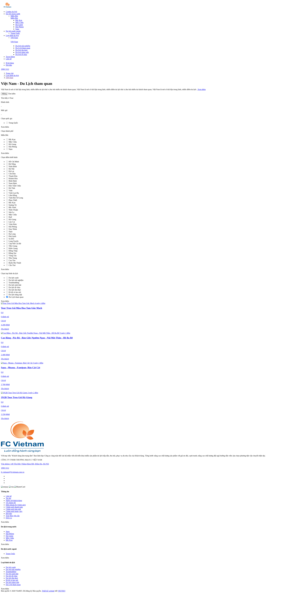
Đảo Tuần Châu (15, 186)
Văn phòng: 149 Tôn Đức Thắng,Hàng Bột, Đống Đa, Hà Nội (25, 464)
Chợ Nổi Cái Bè (15, 244)
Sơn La (11, 212)
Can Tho (12, 260)
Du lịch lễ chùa (21, 54)
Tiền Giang (13, 246)
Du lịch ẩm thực (21, 50)
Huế (10, 217)
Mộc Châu (19, 22)
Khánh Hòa (13, 178)
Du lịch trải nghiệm (22, 46)
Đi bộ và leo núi (15, 292)
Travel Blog (10, 57)
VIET (61, 591)
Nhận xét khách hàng (14, 501)
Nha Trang (13, 258)
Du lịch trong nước (13, 14)
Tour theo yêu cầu (12, 516)
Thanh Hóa (13, 176)
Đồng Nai (12, 253)
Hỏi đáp (9, 65)
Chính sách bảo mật (13, 509)
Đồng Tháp (13, 251)
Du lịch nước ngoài (13, 31)
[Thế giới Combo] (7, 8)
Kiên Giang (13, 248)
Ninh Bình (13, 166)
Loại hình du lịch (12, 35)
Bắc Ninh (12, 207)
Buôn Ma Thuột (15, 263)
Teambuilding (14, 283)
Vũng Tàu (12, 256)
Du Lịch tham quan (22, 48)
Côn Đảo (12, 174)
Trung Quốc (15, 33)
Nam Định (13, 183)
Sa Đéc (11, 239)
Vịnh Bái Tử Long (16, 198)
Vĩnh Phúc (13, 224)
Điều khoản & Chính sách (16, 505)
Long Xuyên (13, 241)
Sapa (17, 29)
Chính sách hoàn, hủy (14, 511)
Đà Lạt (11, 171)
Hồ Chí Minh (14, 162)
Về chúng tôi (11, 503)
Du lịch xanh (14, 278)
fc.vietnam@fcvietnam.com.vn (12, 472)
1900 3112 (5, 69)
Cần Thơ (12, 265)
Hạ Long (12, 234)
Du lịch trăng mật (22, 52)
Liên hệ (9, 59)
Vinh (10, 191)
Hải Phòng (19, 27)
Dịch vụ (9, 518)
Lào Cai (12, 222)
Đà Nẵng (12, 164)
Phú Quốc (12, 236)
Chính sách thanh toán (14, 507)
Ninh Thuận (13, 210)
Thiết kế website (48, 591)
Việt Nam (14, 38)
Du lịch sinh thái (15, 285)
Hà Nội (11, 169)
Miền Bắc (14, 16)
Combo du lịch (11, 12)
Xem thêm (202, 89)
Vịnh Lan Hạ (14, 193)
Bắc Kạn (18, 20)
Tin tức (8, 498)
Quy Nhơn (13, 229)
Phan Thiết (13, 200)
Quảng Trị (12, 205)
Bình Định (13, 181)
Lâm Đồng (13, 195)
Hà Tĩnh (12, 188)
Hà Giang (19, 25)
